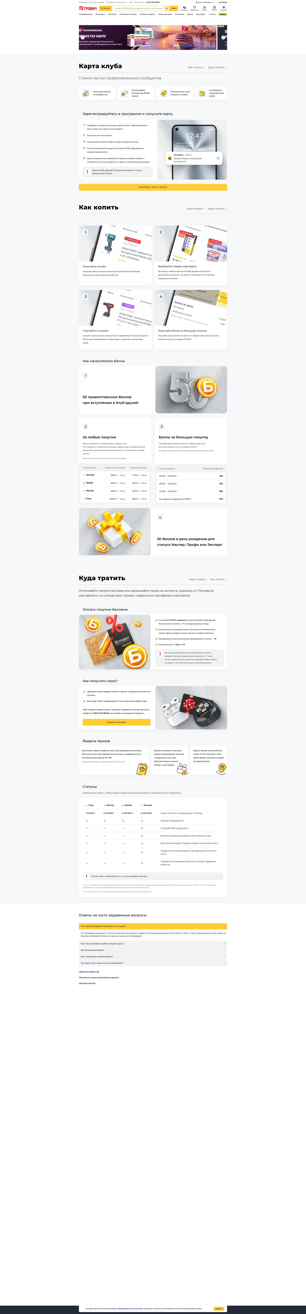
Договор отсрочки (87, 983)
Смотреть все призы (116, 722)
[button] (117, 2)
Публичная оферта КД (89, 972)
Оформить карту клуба (153, 187)
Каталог (107, 8)
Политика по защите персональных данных (99, 977)
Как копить (195, 67)
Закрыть (218, 1309)
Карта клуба (194, 208)
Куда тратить (216, 67)
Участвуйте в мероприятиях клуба (216, 93)
